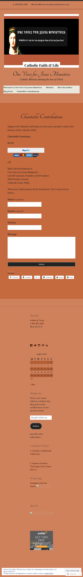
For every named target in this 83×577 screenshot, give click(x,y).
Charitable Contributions (28, 91)
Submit (41, 264)
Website (12, 223)
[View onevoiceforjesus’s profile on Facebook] (31, 345)
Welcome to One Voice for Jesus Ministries (22, 87)
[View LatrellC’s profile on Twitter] (35, 345)
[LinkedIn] (47, 345)
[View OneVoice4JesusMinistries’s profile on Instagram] (39, 345)
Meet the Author (65, 87)
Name (15, 199)
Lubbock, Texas (37, 320)
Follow (36, 426)
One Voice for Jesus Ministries (41, 74)
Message (12, 234)
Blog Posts (8, 91)
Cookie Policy (48, 573)
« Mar (32, 384)
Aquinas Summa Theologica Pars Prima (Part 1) (40, 466)
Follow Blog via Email (35, 394)
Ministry (50, 87)
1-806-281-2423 (37, 323)
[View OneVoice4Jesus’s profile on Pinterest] (43, 345)
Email (15, 211)
